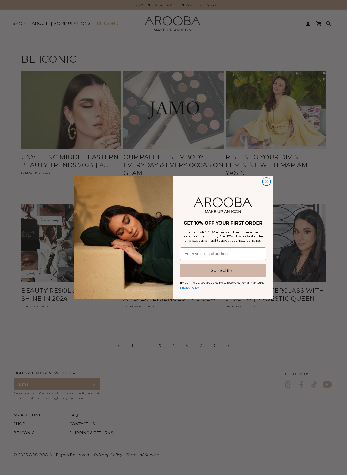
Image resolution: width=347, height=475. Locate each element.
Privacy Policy (189, 287)
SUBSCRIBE (223, 270)
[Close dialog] (266, 182)
